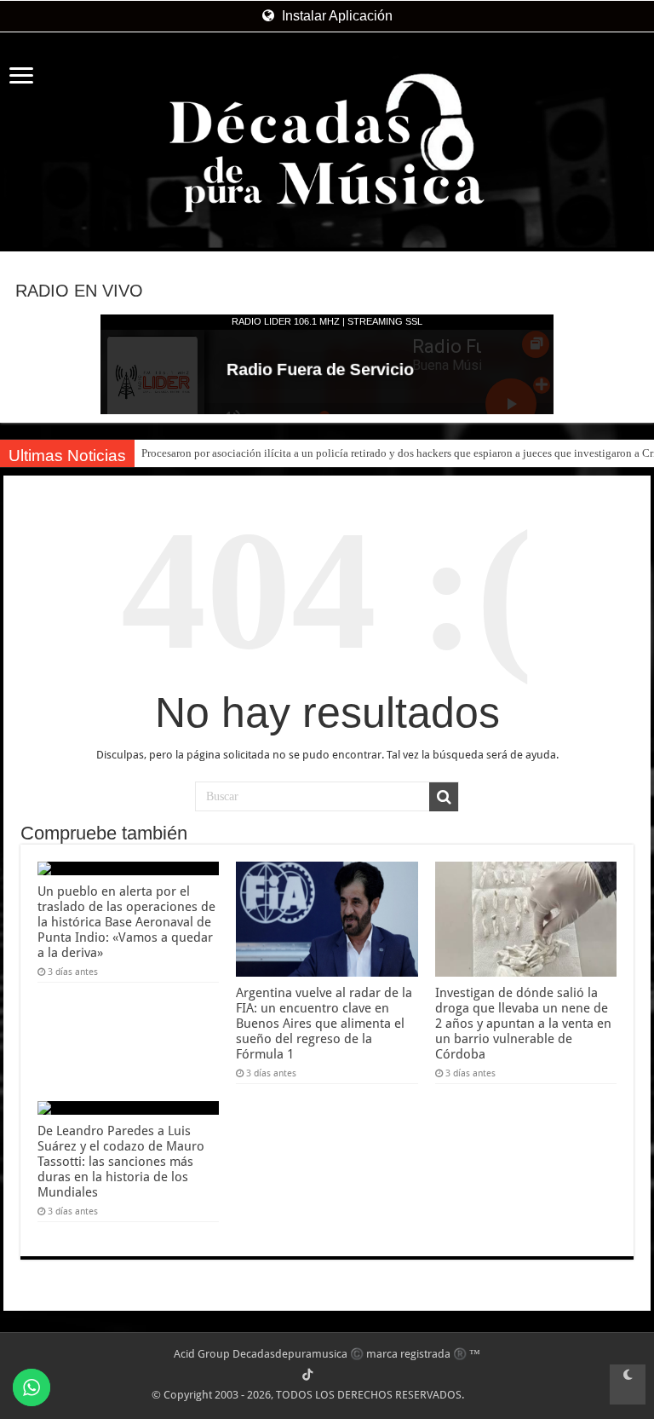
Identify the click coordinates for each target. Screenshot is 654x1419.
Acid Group (202, 1353)
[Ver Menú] (21, 77)
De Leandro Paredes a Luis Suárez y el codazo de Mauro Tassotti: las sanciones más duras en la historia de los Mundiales (120, 1161)
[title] (627, 1384)
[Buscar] (443, 796)
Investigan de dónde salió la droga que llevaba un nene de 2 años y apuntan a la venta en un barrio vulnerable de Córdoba (523, 1023)
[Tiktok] (307, 1374)
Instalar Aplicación (335, 16)
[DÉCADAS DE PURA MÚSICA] (327, 143)
